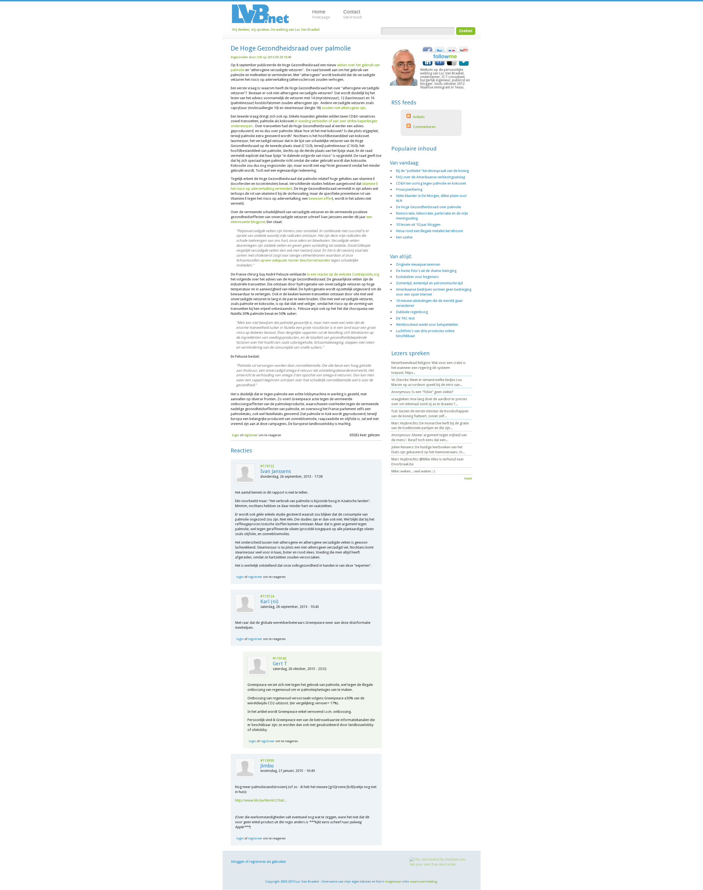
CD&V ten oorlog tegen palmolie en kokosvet (431, 183)
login (235, 435)
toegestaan (393, 881)
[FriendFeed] (440, 64)
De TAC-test (405, 318)
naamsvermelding (423, 881)
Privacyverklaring (409, 189)
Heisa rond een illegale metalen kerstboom (429, 231)
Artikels (418, 117)
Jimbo (267, 766)
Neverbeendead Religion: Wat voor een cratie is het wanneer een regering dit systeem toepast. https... (428, 368)
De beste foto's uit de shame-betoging (426, 271)
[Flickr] (452, 48)
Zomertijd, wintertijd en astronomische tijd (429, 283)
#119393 (267, 760)
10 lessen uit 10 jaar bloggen (418, 224)
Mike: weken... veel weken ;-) (413, 471)
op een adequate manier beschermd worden (295, 260)
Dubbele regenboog (412, 312)
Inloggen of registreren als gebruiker (258, 862)
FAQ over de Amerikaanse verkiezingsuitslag (430, 177)
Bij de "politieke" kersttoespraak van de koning (432, 171)
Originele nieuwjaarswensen (418, 264)
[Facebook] (428, 48)
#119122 (267, 466)
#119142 (279, 658)
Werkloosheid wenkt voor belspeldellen (427, 324)
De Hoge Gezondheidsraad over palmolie (428, 207)
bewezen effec (320, 198)
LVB (259, 57)
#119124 (267, 596)
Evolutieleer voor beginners (417, 277)
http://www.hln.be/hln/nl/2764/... (261, 800)
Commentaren (424, 127)
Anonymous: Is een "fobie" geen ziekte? (422, 392)
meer (468, 478)
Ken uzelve (404, 237)
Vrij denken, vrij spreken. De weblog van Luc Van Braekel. (276, 29)
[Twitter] (440, 48)
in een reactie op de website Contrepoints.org (343, 274)
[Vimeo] (464, 64)
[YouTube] (464, 48)
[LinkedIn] (428, 64)
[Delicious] (452, 64)
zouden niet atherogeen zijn (343, 108)
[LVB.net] (264, 13)
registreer (251, 435)
